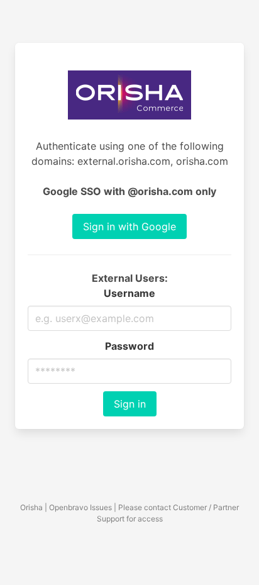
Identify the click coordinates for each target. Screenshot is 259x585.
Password (129, 346)
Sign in (130, 404)
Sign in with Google (129, 226)
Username (129, 293)
